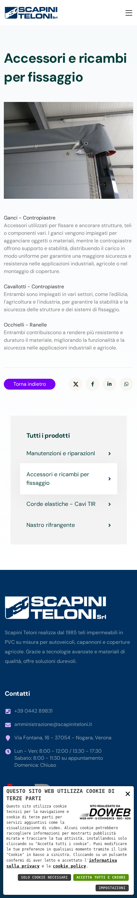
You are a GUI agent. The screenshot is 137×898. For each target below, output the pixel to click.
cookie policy (69, 866)
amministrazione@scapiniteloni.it (53, 724)
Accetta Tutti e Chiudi (101, 877)
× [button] (128, 793)
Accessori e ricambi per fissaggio (57, 479)
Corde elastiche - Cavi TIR (61, 504)
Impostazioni (112, 888)
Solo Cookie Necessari (44, 877)
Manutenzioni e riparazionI (60, 453)
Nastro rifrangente (50, 525)
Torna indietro (29, 384)
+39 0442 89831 (33, 711)
